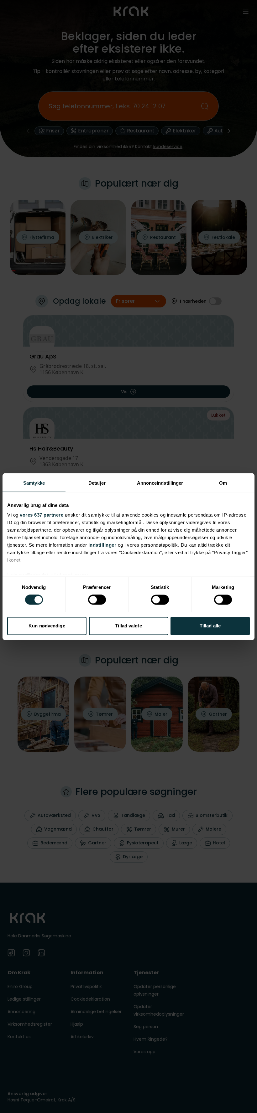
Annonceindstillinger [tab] (160, 483)
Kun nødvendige (47, 625)
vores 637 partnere (41, 515)
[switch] (97, 600)
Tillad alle (210, 625)
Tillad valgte (128, 625)
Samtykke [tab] (34, 483)
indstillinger (102, 545)
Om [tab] (223, 483)
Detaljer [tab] (97, 483)
